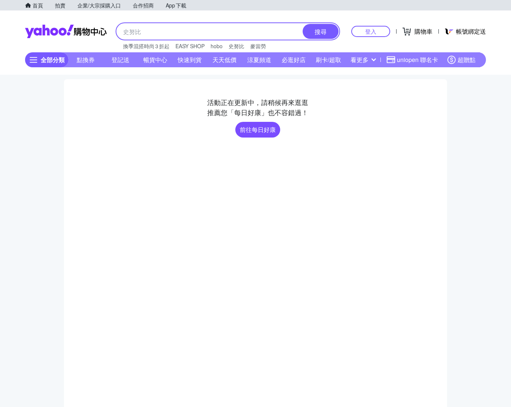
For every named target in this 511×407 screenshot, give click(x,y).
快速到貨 (190, 59)
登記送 (120, 59)
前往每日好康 (258, 129)
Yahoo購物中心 (66, 31)
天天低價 (224, 59)
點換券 (86, 59)
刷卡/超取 (328, 59)
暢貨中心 (155, 59)
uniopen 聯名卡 (417, 59)
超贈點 (466, 59)
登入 (370, 31)
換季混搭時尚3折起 (146, 46)
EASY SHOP (190, 46)
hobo (217, 46)
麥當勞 (258, 46)
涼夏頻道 (259, 59)
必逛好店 (294, 59)
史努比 (236, 46)
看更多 (359, 59)
